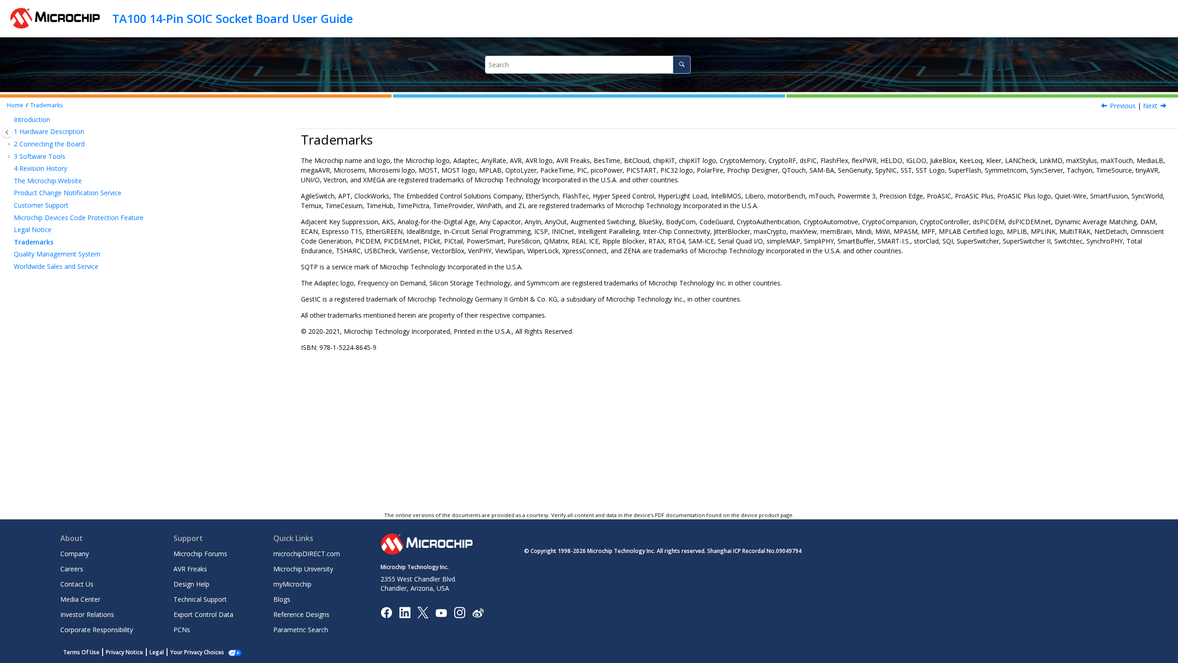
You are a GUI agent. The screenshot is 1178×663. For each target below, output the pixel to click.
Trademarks (46, 105)
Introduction (32, 119)
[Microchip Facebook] (386, 612)
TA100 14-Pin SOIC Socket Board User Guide (232, 18)
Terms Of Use (81, 652)
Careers (71, 568)
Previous (1123, 105)
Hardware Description (49, 131)
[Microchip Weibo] (478, 612)
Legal (157, 652)
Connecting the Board (49, 144)
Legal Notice (33, 229)
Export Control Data (203, 614)
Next (1150, 105)
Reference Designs (301, 614)
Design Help (191, 584)
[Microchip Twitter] (422, 612)
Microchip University (303, 568)
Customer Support (41, 205)
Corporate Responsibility (96, 629)
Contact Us (76, 584)
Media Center (80, 599)
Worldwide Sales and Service (56, 266)
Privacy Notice (124, 652)
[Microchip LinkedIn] (404, 612)
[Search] (682, 65)
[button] (10, 119)
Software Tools (39, 156)
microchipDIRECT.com (306, 553)
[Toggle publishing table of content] (7, 132)
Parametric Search (300, 629)
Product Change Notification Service (67, 192)
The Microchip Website (48, 180)
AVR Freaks (190, 568)
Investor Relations (87, 614)
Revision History (40, 168)
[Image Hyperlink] (441, 612)
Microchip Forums (200, 553)
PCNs (181, 629)
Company (74, 553)
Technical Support (200, 599)
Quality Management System (57, 254)
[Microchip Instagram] (459, 612)
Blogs (281, 599)
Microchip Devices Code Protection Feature (79, 217)
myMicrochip (292, 584)
